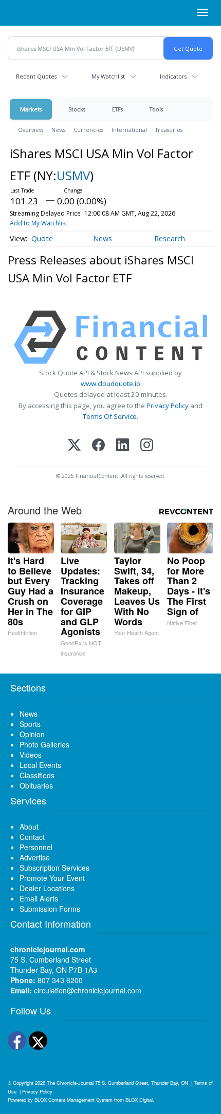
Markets (31, 109)
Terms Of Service (110, 416)
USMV (73, 175)
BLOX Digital (139, 1099)
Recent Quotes (36, 76)
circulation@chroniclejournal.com (87, 990)
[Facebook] (98, 445)
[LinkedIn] (122, 445)
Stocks (76, 109)
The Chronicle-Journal (70, 1082)
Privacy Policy (167, 405)
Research (169, 238)
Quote (42, 238)
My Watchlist (108, 76)
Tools (156, 109)
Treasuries (168, 129)
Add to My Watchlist (38, 223)
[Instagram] (146, 445)
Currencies (88, 129)
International (129, 129)
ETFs (117, 109)
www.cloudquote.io (110, 383)
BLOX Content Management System (73, 1099)
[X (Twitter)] (74, 445)
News (58, 129)
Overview (30, 129)
